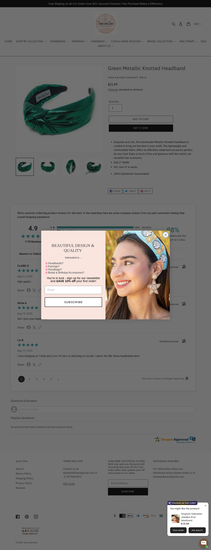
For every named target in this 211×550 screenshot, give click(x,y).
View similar (178, 530)
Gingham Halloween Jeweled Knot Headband (191, 517)
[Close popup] (205, 505)
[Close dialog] (165, 235)
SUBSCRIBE (73, 302)
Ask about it (197, 530)
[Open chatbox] (203, 543)
